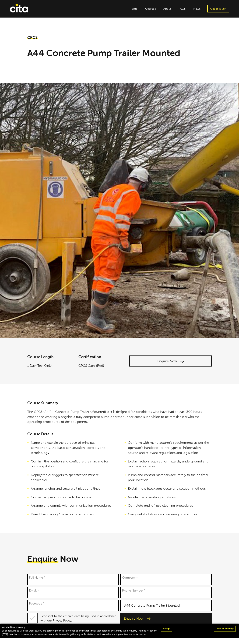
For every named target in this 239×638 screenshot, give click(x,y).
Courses (150, 8)
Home (133, 8)
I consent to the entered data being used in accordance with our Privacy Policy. (78, 618)
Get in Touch (218, 8)
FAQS (182, 8)
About (167, 8)
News (197, 8)
